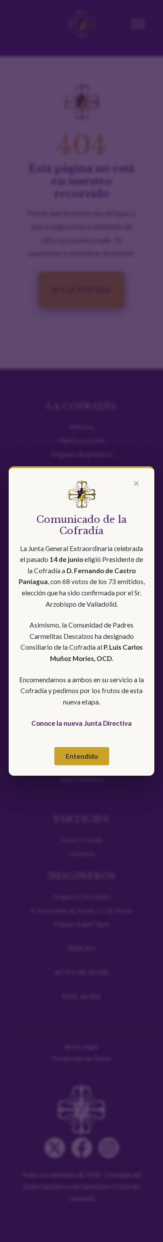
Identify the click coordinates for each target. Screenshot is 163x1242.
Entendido (82, 756)
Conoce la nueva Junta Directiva (81, 723)
